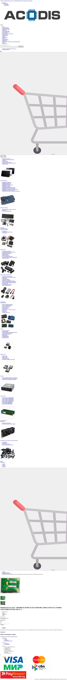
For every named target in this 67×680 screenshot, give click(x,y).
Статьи (5, 639)
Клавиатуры (4, 210)
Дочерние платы (5, 35)
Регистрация (6, 5)
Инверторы (4, 30)
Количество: (2, 620)
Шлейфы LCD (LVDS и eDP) (7, 276)
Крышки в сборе (5, 161)
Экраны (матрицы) (5, 27)
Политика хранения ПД (8, 640)
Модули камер (4, 308)
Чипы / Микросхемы (3, 228)
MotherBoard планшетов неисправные (8, 188)
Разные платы (4, 311)
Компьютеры (4, 43)
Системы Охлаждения (4, 229)
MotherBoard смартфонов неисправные (8, 187)
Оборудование (4, 442)
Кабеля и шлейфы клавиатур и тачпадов (9, 209)
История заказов (7, 644)
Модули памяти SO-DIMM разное (8, 401)
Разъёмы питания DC (6, 255)
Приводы (3, 38)
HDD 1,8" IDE (4, 355)
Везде (3, 26)
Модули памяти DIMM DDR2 (7, 402)
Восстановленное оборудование (7, 444)
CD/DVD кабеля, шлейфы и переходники (9, 281)
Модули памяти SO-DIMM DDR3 (8, 399)
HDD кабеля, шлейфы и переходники (8, 280)
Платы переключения (6, 307)
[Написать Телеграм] (1, 51)
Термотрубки (4, 232)
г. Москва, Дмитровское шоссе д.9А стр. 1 (7, 0)
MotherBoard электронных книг (7, 184)
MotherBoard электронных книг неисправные (10, 189)
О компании (2, 636)
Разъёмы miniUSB (5, 335)
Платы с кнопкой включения (7, 305)
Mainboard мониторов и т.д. (7, 182)
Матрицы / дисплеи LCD (6, 158)
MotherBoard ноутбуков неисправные (8, 190)
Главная (3, 571)
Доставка (8, 636)
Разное (3, 42)
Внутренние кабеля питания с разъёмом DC (9, 257)
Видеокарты (4, 40)
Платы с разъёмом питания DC (7, 256)
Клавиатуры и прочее (6, 29)
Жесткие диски (4, 37)
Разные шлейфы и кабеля (6, 285)
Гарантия (3, 465)
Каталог (3, 156)
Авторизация (6, 4)
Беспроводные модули (6, 312)
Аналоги (3, 628)
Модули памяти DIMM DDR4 (7, 403)
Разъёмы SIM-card (5, 337)
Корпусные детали (5, 39)
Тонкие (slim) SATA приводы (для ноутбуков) (9, 378)
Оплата (3, 464)
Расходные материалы (6, 443)
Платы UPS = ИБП (5, 258)
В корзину (2, 624)
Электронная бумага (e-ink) (6, 162)
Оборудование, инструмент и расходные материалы (11, 41)
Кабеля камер (4, 278)
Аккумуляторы (4, 34)
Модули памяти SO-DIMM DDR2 (8, 398)
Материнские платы (5, 28)
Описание (4, 627)
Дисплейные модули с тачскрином (8, 159)
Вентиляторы (4, 231)
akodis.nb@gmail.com (18, 0)
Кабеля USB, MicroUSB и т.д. (7, 284)
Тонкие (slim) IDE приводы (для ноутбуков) (9, 377)
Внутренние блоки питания (7, 252)
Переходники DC (5, 254)
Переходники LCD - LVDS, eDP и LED (8, 163)
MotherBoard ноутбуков (6, 185)
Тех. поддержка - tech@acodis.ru (27, 0)
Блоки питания (4, 32)
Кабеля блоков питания (6, 253)
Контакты (4, 466)
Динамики (4, 310)
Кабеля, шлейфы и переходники (7, 33)
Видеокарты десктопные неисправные (8, 423)
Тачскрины (4, 160)
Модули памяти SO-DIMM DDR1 (8, 397)
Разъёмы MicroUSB (5, 336)
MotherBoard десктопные (6, 186)
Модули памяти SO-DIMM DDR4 (8, 400)
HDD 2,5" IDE (4, 356)
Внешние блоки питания (6, 251)
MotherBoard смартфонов (6, 183)
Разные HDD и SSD (5, 358)
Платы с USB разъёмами (6, 306)
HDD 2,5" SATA (5, 357)
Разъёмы (3, 36)
